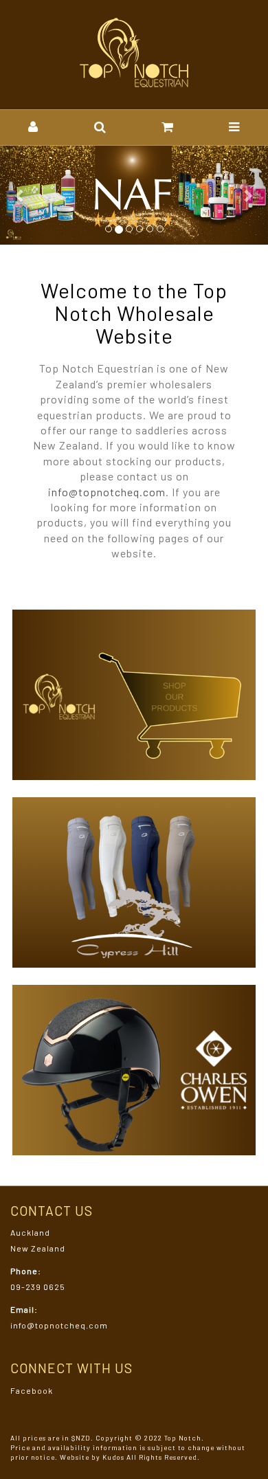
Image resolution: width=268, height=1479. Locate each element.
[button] (33, 127)
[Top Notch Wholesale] (134, 53)
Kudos (113, 1457)
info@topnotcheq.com (107, 491)
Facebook (31, 1390)
